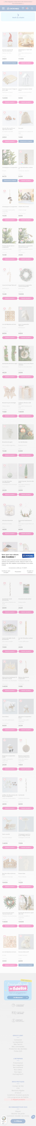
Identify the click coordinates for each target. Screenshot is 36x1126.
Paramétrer (18, 571)
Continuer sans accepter (6, 571)
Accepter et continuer (30, 571)
